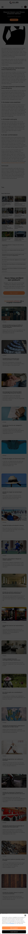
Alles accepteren (14, 928)
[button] (25, 915)
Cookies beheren (14, 931)
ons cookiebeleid (10, 923)
